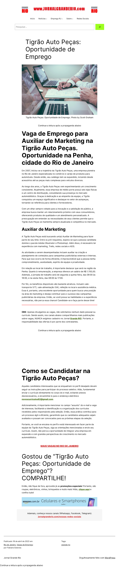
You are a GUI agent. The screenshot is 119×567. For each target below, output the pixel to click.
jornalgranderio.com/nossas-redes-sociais (59, 516)
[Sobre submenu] (72, 18)
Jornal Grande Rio (12, 558)
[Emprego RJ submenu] (62, 18)
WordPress (110, 558)
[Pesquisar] (99, 27)
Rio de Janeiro (10, 545)
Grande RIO (76, 318)
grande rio (65, 545)
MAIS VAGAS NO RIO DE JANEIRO (60, 446)
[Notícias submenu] (46, 18)
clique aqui (84, 489)
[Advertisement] (59, 348)
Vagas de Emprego (25, 545)
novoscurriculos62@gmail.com (37, 399)
